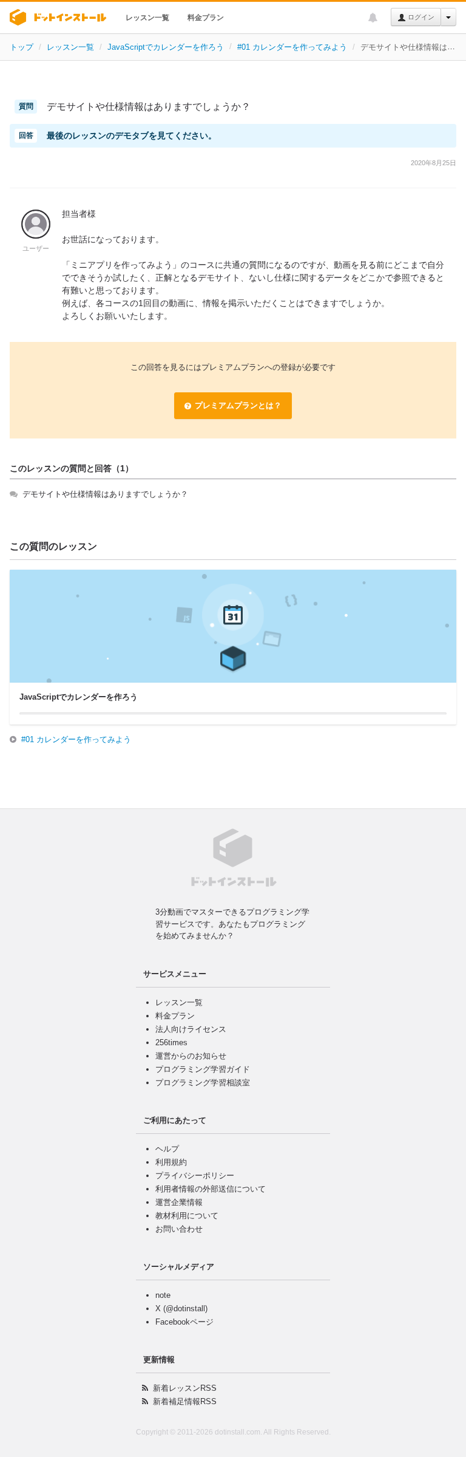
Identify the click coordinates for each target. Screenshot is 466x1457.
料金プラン (205, 17)
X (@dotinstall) (181, 1308)
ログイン (420, 17)
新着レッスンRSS (185, 1388)
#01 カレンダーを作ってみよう (292, 47)
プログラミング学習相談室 (202, 1082)
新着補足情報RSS (185, 1401)
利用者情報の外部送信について (210, 1188)
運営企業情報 (179, 1202)
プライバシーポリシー (194, 1175)
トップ (21, 47)
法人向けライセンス (190, 1029)
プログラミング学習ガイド (202, 1069)
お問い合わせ (179, 1229)
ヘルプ (167, 1148)
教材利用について (186, 1215)
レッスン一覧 (147, 17)
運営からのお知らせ (190, 1055)
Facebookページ (184, 1321)
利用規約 (171, 1162)
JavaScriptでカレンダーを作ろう (165, 47)
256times (171, 1042)
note (163, 1295)
